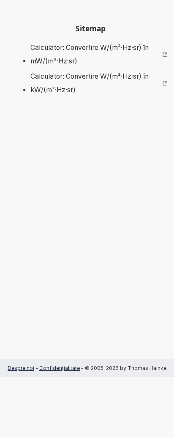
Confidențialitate (59, 368)
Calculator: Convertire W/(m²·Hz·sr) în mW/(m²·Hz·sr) (89, 54)
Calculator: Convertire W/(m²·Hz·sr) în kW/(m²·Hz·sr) (89, 83)
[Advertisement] (87, 240)
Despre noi (21, 368)
